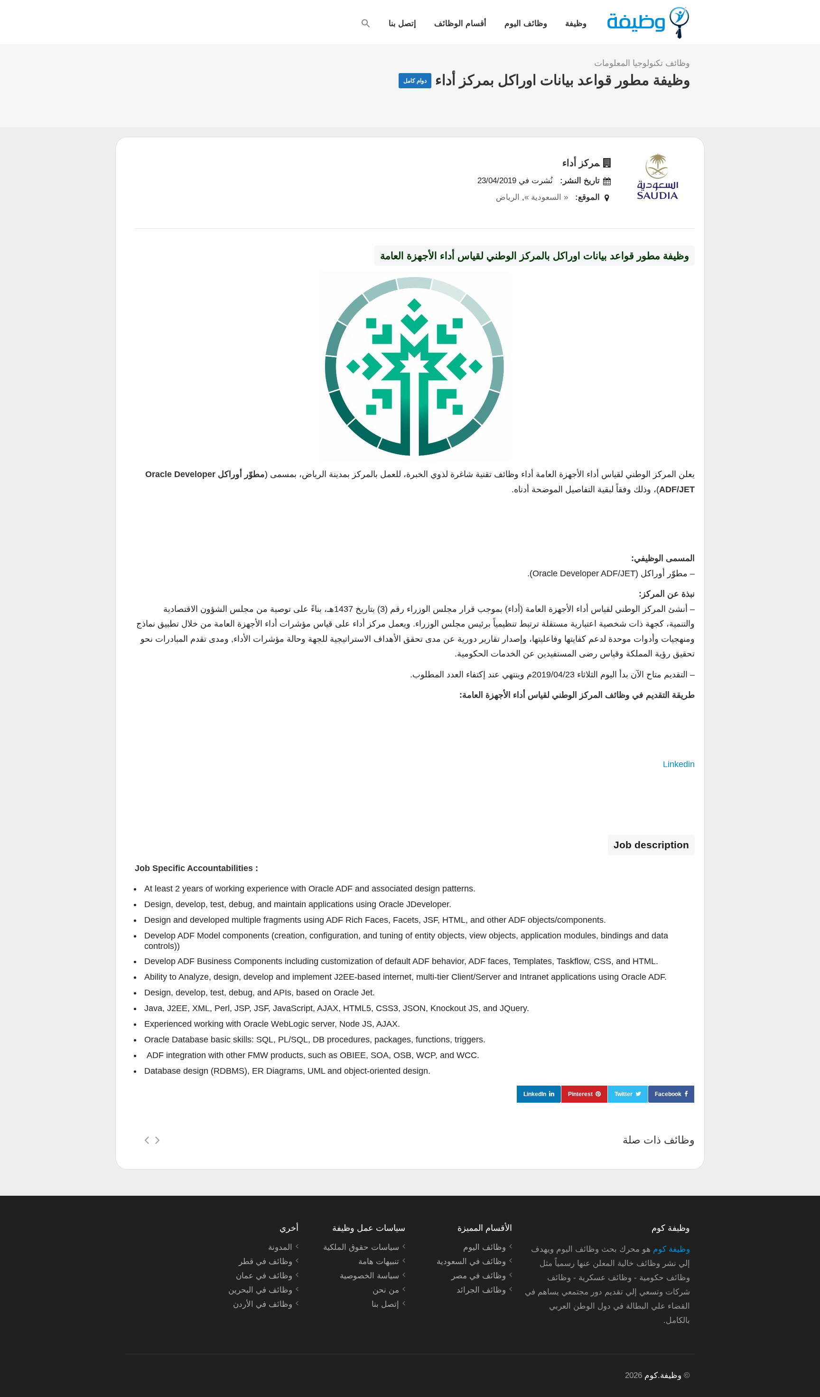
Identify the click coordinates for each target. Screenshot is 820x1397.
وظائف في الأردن (262, 1304)
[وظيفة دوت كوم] (647, 22)
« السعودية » (546, 197)
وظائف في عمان (264, 1275)
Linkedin (679, 764)
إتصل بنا (402, 22)
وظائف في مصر (478, 1275)
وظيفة (576, 22)
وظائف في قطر (265, 1261)
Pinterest (580, 1094)
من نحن (386, 1289)
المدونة (280, 1247)
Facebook (668, 1094)
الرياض (508, 197)
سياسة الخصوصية (369, 1275)
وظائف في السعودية (471, 1261)
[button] (365, 23)
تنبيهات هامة (378, 1261)
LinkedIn (534, 1094)
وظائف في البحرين (260, 1289)
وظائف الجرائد (481, 1289)
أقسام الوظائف (460, 22)
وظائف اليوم (525, 22)
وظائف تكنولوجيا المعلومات (642, 63)
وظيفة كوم (671, 1249)
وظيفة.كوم (662, 1375)
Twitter (624, 1094)
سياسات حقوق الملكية (361, 1247)
